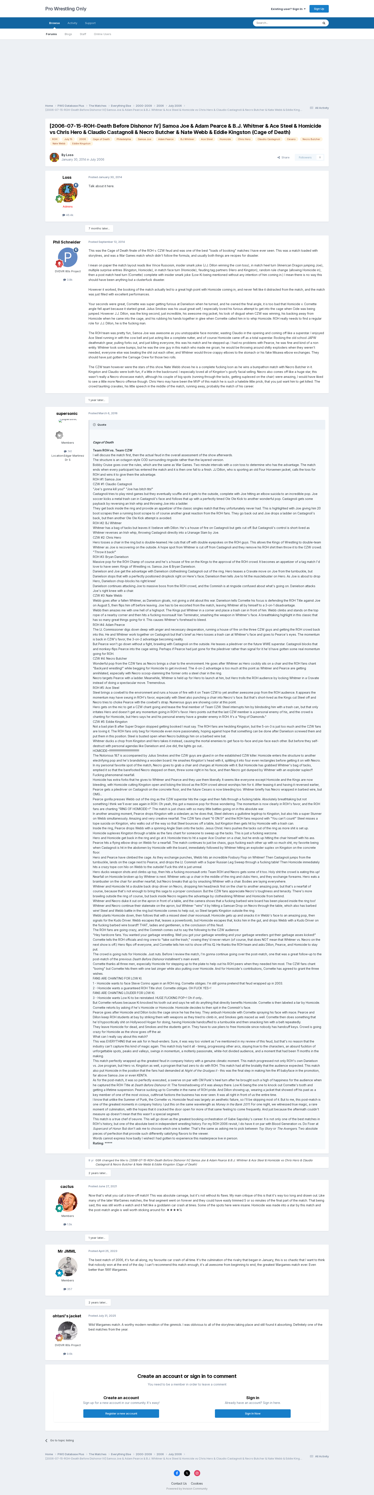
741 (69, 451)
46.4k (69, 215)
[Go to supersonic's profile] (67, 428)
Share (285, 157)
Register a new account (121, 1413)
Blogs (68, 34)
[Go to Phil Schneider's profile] (67, 257)
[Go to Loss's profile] (54, 157)
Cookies (197, 1483)
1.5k (69, 1224)
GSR (98, 1160)
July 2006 (97, 159)
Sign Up (319, 8)
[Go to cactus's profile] (67, 1202)
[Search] (324, 22)
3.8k (69, 279)
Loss (70, 155)
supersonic (67, 413)
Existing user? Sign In (287, 9)
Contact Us (179, 1483)
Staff (83, 34)
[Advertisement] (187, 69)
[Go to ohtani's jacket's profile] (67, 1331)
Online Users (102, 34)
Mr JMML (67, 1251)
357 (69, 1289)
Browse (54, 23)
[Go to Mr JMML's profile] (67, 1266)
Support (90, 23)
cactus (67, 1186)
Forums (51, 34)
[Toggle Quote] (95, 424)
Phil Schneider (67, 242)
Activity (72, 23)
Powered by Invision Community (187, 1488)
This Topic (306, 22)
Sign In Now (253, 1413)
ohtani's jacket (67, 1316)
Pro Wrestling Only (65, 8)
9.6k (69, 1353)
